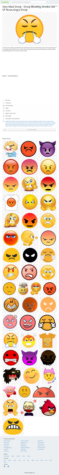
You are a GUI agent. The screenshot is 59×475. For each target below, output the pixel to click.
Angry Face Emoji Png (19, 126)
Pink (37, 460)
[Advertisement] (29, 63)
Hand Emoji (6, 451)
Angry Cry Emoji (48, 126)
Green (19, 460)
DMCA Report (6, 456)
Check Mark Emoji (7, 447)
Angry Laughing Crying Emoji (47, 124)
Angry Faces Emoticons (26, 122)
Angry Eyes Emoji (24, 124)
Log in (32, 6)
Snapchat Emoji (24, 442)
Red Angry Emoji (16, 124)
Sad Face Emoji (7, 440)
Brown (5, 462)
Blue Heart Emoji (41, 447)
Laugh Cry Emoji (41, 446)
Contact (18, 456)
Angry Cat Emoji (40, 126)
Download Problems (13, 75)
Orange (9, 460)
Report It (4, 75)
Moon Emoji (6, 444)
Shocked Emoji (41, 442)
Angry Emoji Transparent (15, 122)
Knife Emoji (23, 444)
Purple (32, 460)
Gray (46, 460)
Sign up (38, 6)
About (13, 456)
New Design (55, 6)
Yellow (14, 460)
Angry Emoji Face (24, 121)
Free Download (33, 129)
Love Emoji (6, 446)
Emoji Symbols (41, 449)
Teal (24, 460)
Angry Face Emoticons (38, 122)
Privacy (28, 456)
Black (50, 460)
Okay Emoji (23, 449)
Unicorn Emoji (41, 444)
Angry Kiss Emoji (48, 122)
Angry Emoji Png (16, 121)
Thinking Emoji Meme (25, 447)
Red (5, 460)
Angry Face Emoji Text (34, 124)
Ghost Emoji (6, 442)
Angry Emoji (8, 121)
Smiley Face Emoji (25, 440)
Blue (28, 460)
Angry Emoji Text (43, 121)
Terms (23, 456)
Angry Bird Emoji (9, 126)
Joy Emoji (6, 449)
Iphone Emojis (24, 451)
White (41, 460)
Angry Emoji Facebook (30, 126)
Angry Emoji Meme (33, 121)
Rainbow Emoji (24, 446)
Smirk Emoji (40, 440)
